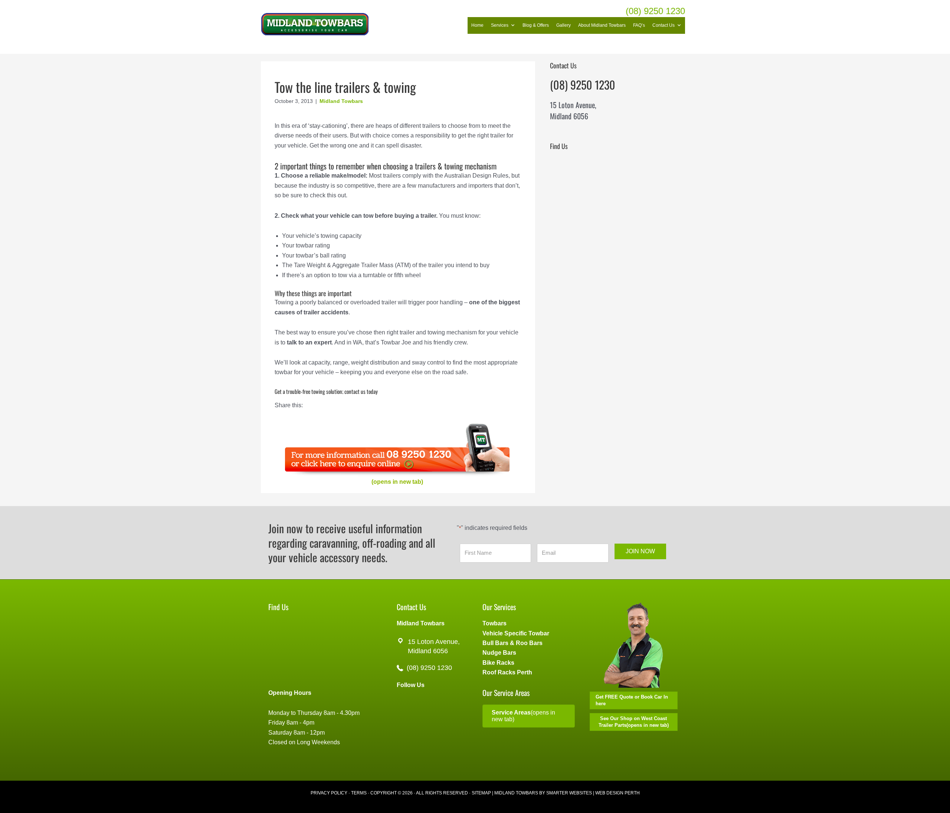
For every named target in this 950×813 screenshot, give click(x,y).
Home (477, 25)
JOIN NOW (640, 551)
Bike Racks (498, 663)
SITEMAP (481, 793)
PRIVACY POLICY (329, 793)
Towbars (494, 623)
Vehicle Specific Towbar (515, 633)
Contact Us (663, 25)
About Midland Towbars (602, 25)
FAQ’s (639, 25)
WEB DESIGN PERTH (617, 793)
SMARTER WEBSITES (569, 793)
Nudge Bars (499, 653)
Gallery (563, 25)
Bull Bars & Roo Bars (512, 643)
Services (499, 25)
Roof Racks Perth (507, 672)
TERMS (359, 793)
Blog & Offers (535, 25)
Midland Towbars (341, 101)
